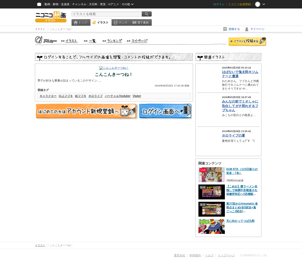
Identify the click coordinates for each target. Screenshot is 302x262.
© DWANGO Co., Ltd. (253, 255)
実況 (103, 4)
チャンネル (79, 4)
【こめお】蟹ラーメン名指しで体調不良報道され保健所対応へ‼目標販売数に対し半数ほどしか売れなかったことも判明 (241, 190)
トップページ (226, 255)
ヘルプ (209, 255)
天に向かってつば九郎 (240, 221)
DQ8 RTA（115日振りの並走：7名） (242, 171)
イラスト (103, 22)
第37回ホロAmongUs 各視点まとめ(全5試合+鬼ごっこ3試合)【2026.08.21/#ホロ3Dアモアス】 (242, 207)
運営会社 (179, 255)
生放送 (65, 4)
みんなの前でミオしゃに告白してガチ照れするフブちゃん (240, 105)
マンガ (122, 22)
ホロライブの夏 (233, 135)
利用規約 (195, 255)
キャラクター (48, 96)
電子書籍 (143, 22)
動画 (47, 4)
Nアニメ (113, 4)
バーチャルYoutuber (117, 96)
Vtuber (137, 96)
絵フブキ (80, 96)
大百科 (93, 4)
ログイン (219, 4)
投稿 (247, 42)
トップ (82, 22)
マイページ (257, 29)
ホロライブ (95, 96)
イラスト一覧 (91, 41)
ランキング (112, 41)
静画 (56, 4)
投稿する (234, 29)
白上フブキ (66, 96)
